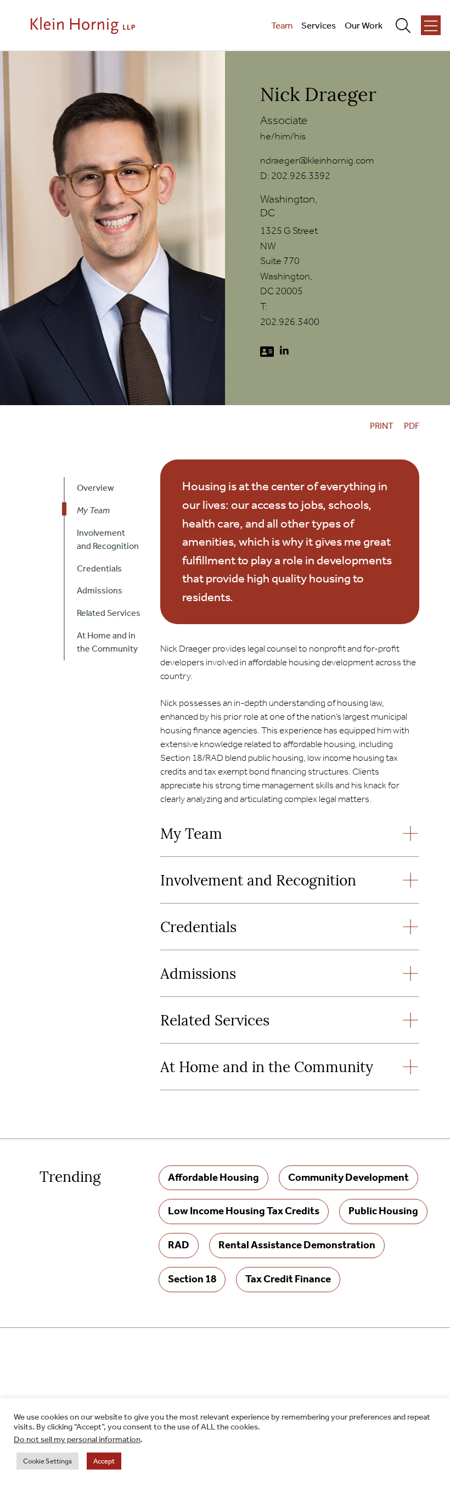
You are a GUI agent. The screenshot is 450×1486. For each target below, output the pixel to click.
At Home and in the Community (266, 1068)
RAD (178, 1245)
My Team (191, 835)
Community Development (348, 1177)
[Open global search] (407, 25)
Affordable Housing (213, 1177)
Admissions (198, 975)
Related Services (214, 1021)
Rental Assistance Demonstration (296, 1245)
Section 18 (192, 1279)
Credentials (198, 928)
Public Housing (383, 1211)
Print (381, 425)
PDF (411, 425)
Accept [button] (104, 1461)
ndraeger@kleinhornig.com (317, 160)
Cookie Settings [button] (47, 1461)
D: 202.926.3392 (295, 176)
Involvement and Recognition (258, 881)
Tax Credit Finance (288, 1279)
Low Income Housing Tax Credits (243, 1211)
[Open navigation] (431, 25)
